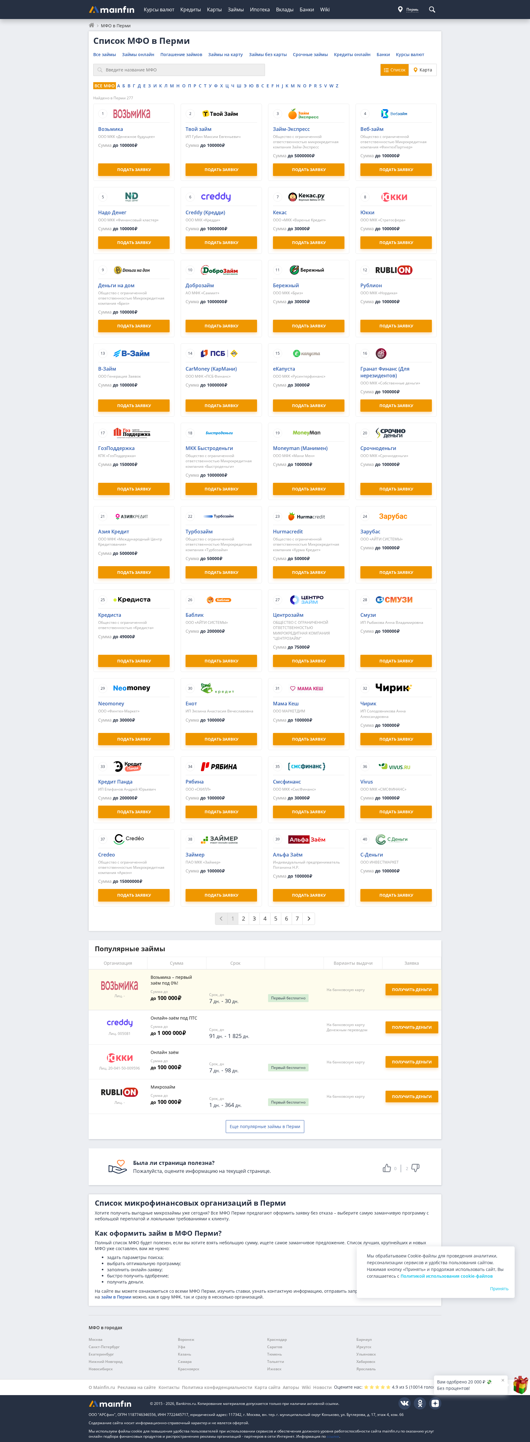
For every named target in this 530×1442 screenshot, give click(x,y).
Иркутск (363, 1346)
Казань (184, 1354)
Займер (195, 854)
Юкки (367, 212)
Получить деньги (412, 1027)
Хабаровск (365, 1361)
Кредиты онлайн (352, 54)
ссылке (333, 1436)
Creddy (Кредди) (205, 212)
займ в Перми (116, 1297)
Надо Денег (112, 212)
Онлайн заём (165, 1052)
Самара (185, 1361)
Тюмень (274, 1354)
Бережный (286, 285)
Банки (307, 9)
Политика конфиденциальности (217, 1387)
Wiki (325, 9)
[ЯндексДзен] (435, 1403)
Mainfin (116, 1403)
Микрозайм (163, 1087)
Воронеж (186, 1339)
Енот (191, 703)
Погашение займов (181, 54)
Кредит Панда (115, 781)
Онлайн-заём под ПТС (174, 1018)
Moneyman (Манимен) (300, 448)
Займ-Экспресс (291, 129)
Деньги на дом (116, 285)
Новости (322, 1387)
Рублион (371, 285)
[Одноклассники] (420, 1403)
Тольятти (275, 1361)
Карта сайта (267, 1387)
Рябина (195, 781)
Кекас (280, 212)
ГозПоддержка (116, 448)
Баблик (195, 615)
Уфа (181, 1346)
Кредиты (190, 9)
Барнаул (364, 1339)
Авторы (291, 1387)
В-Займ (107, 368)
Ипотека (260, 9)
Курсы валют (159, 9)
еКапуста (284, 368)
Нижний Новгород (105, 1361)
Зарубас (370, 531)
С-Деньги (371, 854)
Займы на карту (225, 54)
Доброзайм (200, 285)
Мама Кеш (286, 703)
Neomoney (111, 703)
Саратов (274, 1346)
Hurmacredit (288, 531)
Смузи (368, 615)
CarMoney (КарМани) (211, 368)
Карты (214, 9)
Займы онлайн (138, 54)
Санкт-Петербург (104, 1346)
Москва (95, 1339)
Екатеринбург (101, 1354)
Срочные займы (310, 54)
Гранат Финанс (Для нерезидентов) (384, 372)
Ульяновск (366, 1354)
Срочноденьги (378, 448)
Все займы (104, 54)
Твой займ (199, 129)
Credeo (106, 854)
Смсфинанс (287, 781)
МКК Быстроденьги (209, 448)
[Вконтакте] (404, 1403)
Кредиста (109, 615)
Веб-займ (372, 129)
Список (397, 70)
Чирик (368, 703)
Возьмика (110, 129)
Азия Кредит (113, 531)
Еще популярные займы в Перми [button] (265, 1126)
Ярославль (366, 1368)
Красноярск (188, 1368)
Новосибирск (101, 1368)
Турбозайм (199, 531)
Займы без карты (268, 54)
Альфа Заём (288, 854)
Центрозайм (288, 615)
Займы (236, 9)
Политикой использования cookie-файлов (447, 1276)
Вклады (285, 9)
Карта (426, 70)
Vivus (366, 781)
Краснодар (277, 1339)
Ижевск (274, 1368)
